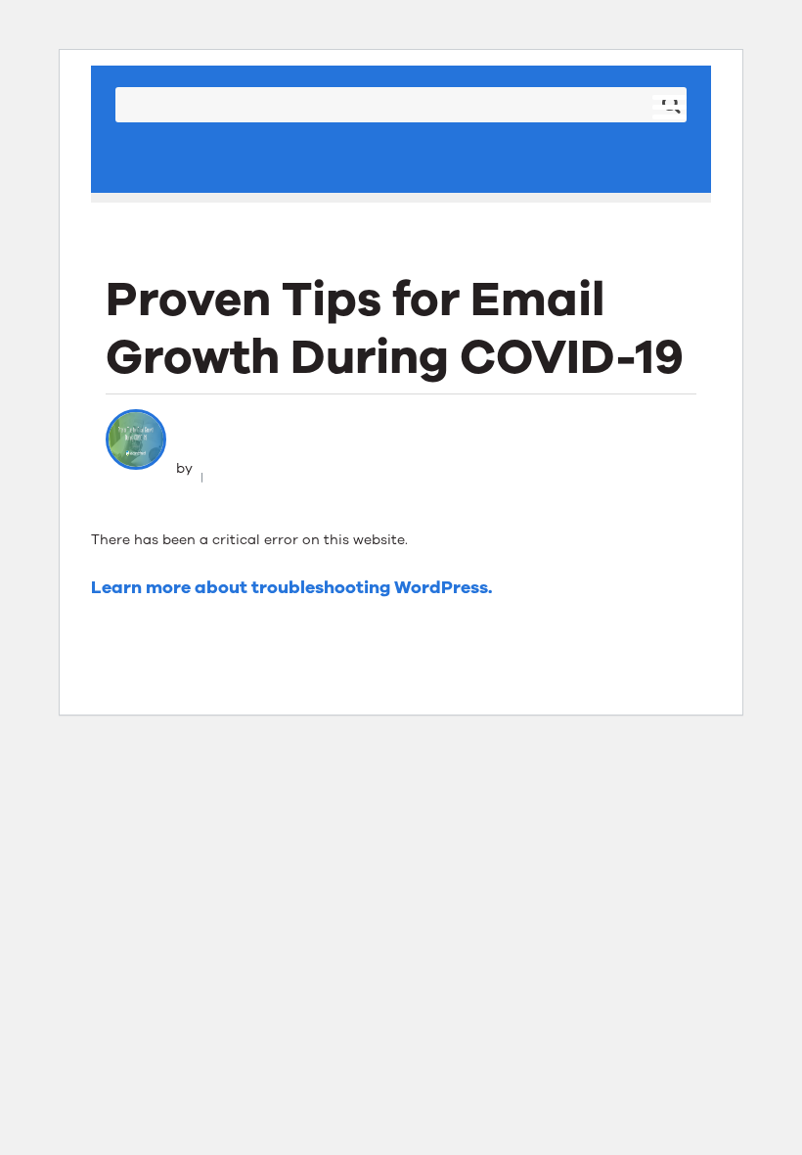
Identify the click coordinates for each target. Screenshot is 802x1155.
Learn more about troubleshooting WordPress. (291, 587)
